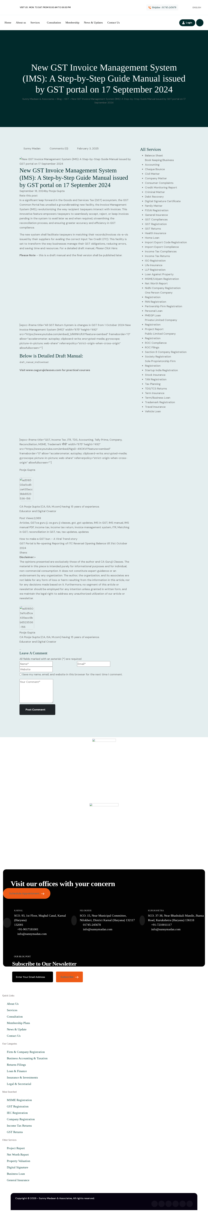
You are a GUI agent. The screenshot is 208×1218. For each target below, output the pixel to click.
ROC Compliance (156, 343)
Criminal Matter (155, 192)
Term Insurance (154, 393)
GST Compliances (156, 219)
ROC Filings (152, 347)
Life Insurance (153, 265)
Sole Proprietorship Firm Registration (160, 363)
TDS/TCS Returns (156, 388)
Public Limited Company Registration (160, 336)
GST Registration (156, 224)
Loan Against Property (159, 274)
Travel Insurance (155, 407)
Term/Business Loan (157, 398)
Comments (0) (58, 148)
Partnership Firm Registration (163, 306)
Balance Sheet (154, 155)
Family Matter (153, 206)
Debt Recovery (154, 196)
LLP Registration (155, 270)
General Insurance (156, 215)
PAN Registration (155, 302)
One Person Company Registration (159, 295)
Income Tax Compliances (161, 251)
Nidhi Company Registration (163, 288)
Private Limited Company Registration (161, 322)
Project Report (154, 329)
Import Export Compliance (162, 247)
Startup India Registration (161, 370)
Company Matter (156, 178)
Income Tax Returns (157, 256)
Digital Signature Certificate (163, 201)
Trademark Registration (160, 402)
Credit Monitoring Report (161, 187)
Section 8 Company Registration (166, 352)
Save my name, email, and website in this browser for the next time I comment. (72, 674)
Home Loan (152, 238)
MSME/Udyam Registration (162, 279)
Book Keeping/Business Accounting (159, 162)
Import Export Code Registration (166, 242)
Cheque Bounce (155, 169)
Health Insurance (155, 233)
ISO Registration (155, 260)
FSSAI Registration (156, 210)
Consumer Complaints (159, 183)
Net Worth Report (156, 283)
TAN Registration (155, 379)
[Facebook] (154, 1204)
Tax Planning (153, 384)
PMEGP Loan (153, 315)
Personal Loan (153, 311)
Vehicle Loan (153, 411)
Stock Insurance (155, 375)
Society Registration (158, 356)
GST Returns (153, 228)
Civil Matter (152, 174)
